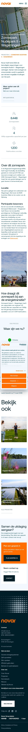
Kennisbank (5, 679)
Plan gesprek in (12, 558)
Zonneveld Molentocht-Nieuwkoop (11, 501)
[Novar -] (6, 3)
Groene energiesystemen (10, 655)
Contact (9, 578)
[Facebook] (10, 711)
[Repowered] (14, 718)
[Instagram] (16, 711)
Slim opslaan (5, 660)
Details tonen (19, 370)
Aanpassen (13, 380)
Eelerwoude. (14, 238)
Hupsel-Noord (7, 471)
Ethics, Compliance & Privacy (9, 725)
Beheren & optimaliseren (9, 666)
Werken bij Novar (7, 684)
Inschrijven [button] (8, 704)
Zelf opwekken (6, 657)
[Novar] (4, 718)
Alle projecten (6, 509)
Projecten (5, 55)
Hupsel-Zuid (7, 439)
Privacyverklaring (6, 728)
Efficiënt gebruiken (7, 663)
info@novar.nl (8, 97)
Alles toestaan (14, 375)
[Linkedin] (13, 711)
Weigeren (14, 386)
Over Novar (5, 673)
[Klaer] (23, 718)
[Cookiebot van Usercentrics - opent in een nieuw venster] (19, 345)
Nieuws (3, 682)
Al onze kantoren (6, 646)
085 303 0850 (5, 633)
